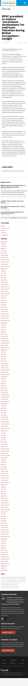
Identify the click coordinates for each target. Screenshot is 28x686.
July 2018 (3, 460)
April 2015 (3, 548)
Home (3, 660)
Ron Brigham (14, 584)
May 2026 (3, 248)
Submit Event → (8, 632)
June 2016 (3, 516)
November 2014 (5, 559)
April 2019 (3, 439)
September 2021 (5, 374)
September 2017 (5, 482)
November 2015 (5, 532)
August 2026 (4, 241)
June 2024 (3, 300)
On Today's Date (5, 228)
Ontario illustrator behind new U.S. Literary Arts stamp (13, 207)
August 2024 (4, 295)
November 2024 (5, 289)
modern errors (21, 581)
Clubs (22, 660)
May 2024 (3, 302)
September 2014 (5, 563)
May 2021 (3, 383)
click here (14, 156)
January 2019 (4, 446)
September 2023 (5, 320)
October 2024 (4, 291)
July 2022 (3, 352)
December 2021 (5, 367)
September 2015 (5, 536)
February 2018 (4, 471)
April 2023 (3, 331)
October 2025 (4, 264)
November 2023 (5, 316)
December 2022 (5, 340)
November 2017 (5, 478)
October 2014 (4, 561)
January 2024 (4, 311)
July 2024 (3, 298)
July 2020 (3, 406)
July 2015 (3, 541)
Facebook (2, 619)
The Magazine (13, 660)
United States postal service (8, 587)
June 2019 (3, 435)
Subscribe (12, 663)
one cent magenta (6, 584)
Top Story (3, 232)
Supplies (21, 663)
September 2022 (5, 347)
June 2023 (3, 327)
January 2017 (4, 500)
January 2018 (4, 473)
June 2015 (3, 543)
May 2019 (3, 437)
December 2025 (5, 259)
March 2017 (4, 496)
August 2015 (4, 539)
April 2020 (3, 412)
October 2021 (4, 372)
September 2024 (5, 293)
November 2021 (5, 370)
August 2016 (4, 512)
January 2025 (4, 284)
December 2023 (5, 313)
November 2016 (5, 505)
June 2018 (3, 462)
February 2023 (4, 336)
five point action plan (11, 581)
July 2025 (3, 271)
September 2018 (5, 455)
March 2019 (4, 442)
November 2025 (5, 262)
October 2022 (4, 345)
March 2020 (4, 415)
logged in (11, 171)
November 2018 (5, 451)
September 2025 (5, 266)
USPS (17, 587)
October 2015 (4, 534)
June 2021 (3, 381)
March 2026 (4, 253)
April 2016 (3, 521)
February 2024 (4, 309)
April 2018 (3, 466)
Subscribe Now (8, 650)
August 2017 (4, 484)
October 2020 (4, 399)
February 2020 (4, 417)
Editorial (3, 226)
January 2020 (4, 419)
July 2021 (3, 379)
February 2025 (4, 282)
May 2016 (3, 518)
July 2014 (3, 568)
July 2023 (3, 325)
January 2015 (4, 554)
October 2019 (4, 426)
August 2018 (4, 457)
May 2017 (3, 491)
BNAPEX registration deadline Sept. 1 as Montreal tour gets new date (13, 186)
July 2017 (3, 487)
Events (4, 663)
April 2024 (3, 304)
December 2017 (5, 475)
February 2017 (4, 498)
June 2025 (3, 273)
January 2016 (4, 527)
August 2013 (4, 570)
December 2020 (5, 394)
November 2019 (5, 424)
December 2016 (5, 503)
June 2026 (3, 246)
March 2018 (4, 469)
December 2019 (5, 421)
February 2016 (4, 525)
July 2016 (3, 514)
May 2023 (3, 329)
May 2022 (3, 356)
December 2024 (5, 286)
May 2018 (3, 464)
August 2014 (4, 566)
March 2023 (4, 334)
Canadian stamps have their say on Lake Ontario (12, 201)
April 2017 (3, 494)
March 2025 (4, 280)
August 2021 (4, 376)
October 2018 (4, 453)
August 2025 (4, 268)
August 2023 (4, 322)
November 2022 (5, 343)
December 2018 (5, 448)
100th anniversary (6, 578)
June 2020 (3, 408)
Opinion (3, 230)
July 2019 (3, 433)
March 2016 (4, 523)
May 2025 (3, 275)
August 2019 (4, 430)
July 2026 (3, 244)
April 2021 (3, 385)
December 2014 (5, 557)
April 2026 (3, 250)
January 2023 (4, 338)
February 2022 (4, 363)
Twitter (5, 619)
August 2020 (4, 403)
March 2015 (4, 550)
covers (3, 581)
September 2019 (5, 428)
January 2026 (4, 257)
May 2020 (3, 410)
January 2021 (4, 392)
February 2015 (4, 552)
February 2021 (4, 390)
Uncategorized (5, 235)
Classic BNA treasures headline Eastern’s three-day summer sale (12, 212)
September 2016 (5, 509)
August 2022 (4, 349)
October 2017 (4, 480)
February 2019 (4, 444)
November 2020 (5, 397)
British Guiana (15, 578)
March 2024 (4, 307)
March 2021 (4, 388)
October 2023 (4, 318)
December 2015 (5, 530)
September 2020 (5, 401)
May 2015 (3, 545)
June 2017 (3, 489)
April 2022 (3, 358)
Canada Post (22, 578)
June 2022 (3, 354)
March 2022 (4, 361)
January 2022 (4, 365)
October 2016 (4, 507)
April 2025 (3, 277)
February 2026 (4, 255)
